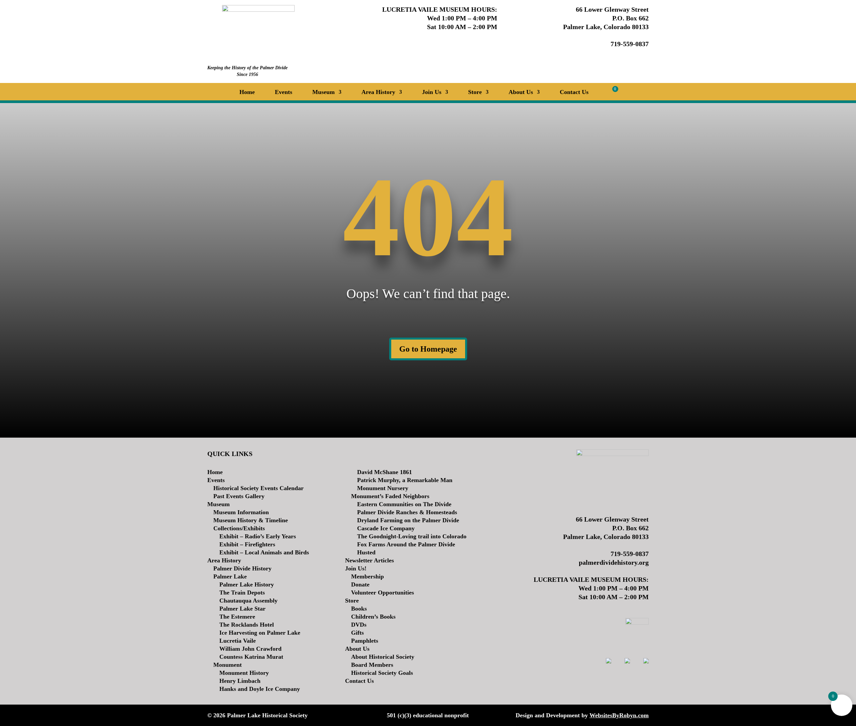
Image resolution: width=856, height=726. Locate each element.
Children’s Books (373, 616)
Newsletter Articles (369, 560)
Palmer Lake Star (242, 608)
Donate (360, 584)
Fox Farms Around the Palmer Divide (406, 544)
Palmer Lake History (246, 584)
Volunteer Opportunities (382, 592)
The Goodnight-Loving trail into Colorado (411, 536)
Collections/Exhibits (239, 528)
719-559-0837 (630, 44)
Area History (224, 560)
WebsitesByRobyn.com (619, 715)
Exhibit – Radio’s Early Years (257, 536)
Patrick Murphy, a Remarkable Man (404, 480)
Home (247, 92)
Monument (227, 664)
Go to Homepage (428, 349)
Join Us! (355, 568)
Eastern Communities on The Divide (404, 504)
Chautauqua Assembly (248, 600)
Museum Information (241, 512)
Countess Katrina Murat (251, 656)
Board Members (372, 664)
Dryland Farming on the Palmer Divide (408, 520)
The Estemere (237, 616)
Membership (367, 576)
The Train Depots (242, 592)
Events (283, 92)
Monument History (244, 672)
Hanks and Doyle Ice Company (259, 689)
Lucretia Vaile (237, 640)
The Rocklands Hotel (246, 624)
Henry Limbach (239, 680)
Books (359, 608)
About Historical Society (382, 656)
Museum (218, 504)
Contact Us (574, 92)
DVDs (358, 624)
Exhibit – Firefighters (247, 544)
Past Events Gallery (238, 496)
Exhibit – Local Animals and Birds (264, 552)
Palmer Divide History (242, 568)
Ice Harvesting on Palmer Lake (259, 632)
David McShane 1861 (384, 472)
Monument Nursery (382, 488)
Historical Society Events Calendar (258, 488)
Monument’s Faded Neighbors (390, 496)
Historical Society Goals (382, 672)
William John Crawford (250, 648)
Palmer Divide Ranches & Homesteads (407, 512)
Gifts (357, 632)
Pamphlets (364, 640)
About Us (357, 648)
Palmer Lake (230, 576)
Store (475, 92)
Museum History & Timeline (250, 520)
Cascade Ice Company (386, 528)
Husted (366, 552)
